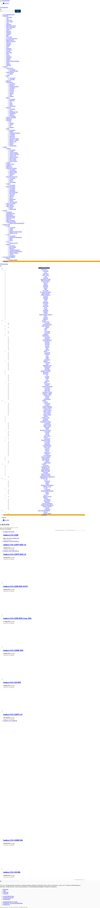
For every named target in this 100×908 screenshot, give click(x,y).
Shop (4, 890)
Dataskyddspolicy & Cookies (10, 901)
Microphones (10, 527)
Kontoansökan (6, 899)
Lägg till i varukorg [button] (9, 549)
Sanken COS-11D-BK (11, 872)
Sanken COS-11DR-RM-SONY (15, 586)
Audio (4, 527)
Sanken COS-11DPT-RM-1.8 (14, 554)
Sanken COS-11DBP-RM (13, 650)
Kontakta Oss (6, 904)
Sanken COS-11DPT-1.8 (12, 714)
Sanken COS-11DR (10, 535)
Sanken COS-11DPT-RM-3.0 (14, 545)
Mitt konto (5, 889)
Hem (1, 527)
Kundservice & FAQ (8, 897)
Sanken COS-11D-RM (12, 682)
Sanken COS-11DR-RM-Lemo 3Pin (17, 618)
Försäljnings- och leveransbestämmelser (13, 903)
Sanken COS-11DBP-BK (13, 840)
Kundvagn (5, 892)
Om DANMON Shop (8, 896)
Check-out (5, 893)
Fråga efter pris (8, 540)
